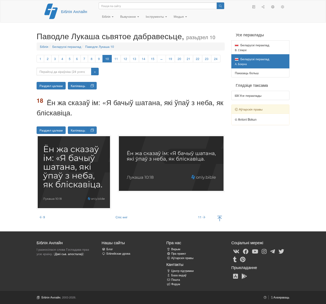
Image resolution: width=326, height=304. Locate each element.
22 (197, 58)
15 (152, 58)
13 (134, 58)
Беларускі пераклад (66, 46)
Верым (175, 249)
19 (170, 58)
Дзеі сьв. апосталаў (69, 254)
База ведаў (179, 275)
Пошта (175, 280)
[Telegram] (272, 251)
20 (179, 58)
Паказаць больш (247, 73)
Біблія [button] (106, 16)
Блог (109, 249)
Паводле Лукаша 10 (99, 46)
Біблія (44, 46)
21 (188, 58)
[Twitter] (281, 251)
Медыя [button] (179, 16)
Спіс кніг (122, 217)
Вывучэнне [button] (128, 16)
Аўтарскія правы (182, 258)
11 (116, 58)
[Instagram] (264, 251)
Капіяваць (78, 85)
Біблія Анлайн (74, 11)
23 (206, 58)
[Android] (244, 276)
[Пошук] (220, 5)
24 (216, 58)
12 (125, 58)
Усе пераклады (250, 95)
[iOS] (235, 276)
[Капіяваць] (92, 85)
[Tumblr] (235, 259)
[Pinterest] (242, 259)
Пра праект (178, 254)
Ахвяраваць (281, 297)
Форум (175, 284)
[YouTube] (255, 251)
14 (143, 58)
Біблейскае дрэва (118, 254)
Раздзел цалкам (51, 85)
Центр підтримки (182, 271)
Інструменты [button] (155, 16)
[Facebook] (245, 251)
